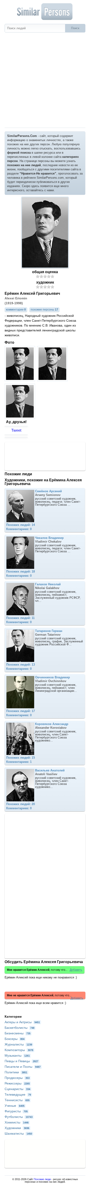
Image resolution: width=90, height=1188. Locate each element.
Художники (17, 1128)
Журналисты (18, 1044)
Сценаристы (17, 1089)
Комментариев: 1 (19, 761)
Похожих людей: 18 (20, 571)
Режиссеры (17, 1083)
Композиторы (19, 1050)
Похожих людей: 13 (20, 664)
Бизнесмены (17, 1033)
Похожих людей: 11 (20, 617)
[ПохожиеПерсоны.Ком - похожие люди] (45, 11)
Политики (16, 1072)
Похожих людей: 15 (20, 757)
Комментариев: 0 (19, 529)
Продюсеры (17, 1078)
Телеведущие (18, 1094)
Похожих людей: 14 (20, 524)
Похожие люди (42, 1179)
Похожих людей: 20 (20, 804)
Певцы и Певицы (21, 1061)
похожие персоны (44, 309)
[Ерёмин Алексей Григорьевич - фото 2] (53, 380)
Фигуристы (16, 1111)
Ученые (14, 1105)
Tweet (16, 430)
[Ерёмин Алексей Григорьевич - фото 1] (20, 380)
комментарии (16, 309)
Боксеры (14, 1039)
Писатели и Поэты (23, 1066)
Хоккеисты (17, 1122)
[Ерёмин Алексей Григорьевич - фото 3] (20, 418)
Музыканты (17, 1055)
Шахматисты (18, 1133)
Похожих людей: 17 (20, 710)
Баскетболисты (19, 1027)
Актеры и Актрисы (22, 1022)
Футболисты (19, 1117)
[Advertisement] (45, 80)
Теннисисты (17, 1100)
